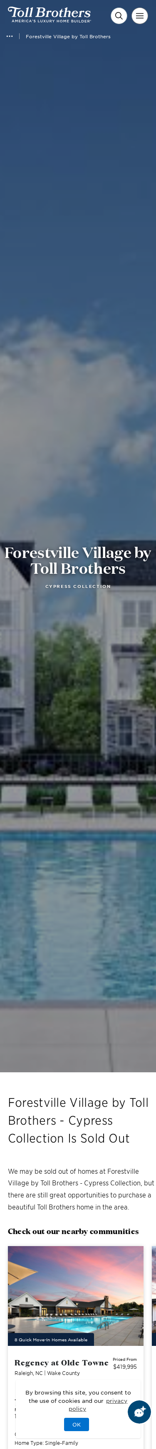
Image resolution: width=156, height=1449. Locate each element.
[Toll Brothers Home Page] (49, 19)
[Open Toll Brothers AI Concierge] (139, 1412)
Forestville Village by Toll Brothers (68, 36)
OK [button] (76, 1424)
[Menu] (139, 15)
